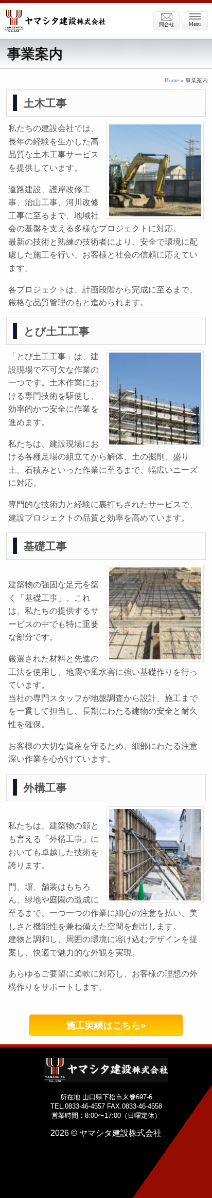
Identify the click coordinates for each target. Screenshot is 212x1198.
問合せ (166, 24)
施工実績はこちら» (106, 1025)
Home (172, 80)
